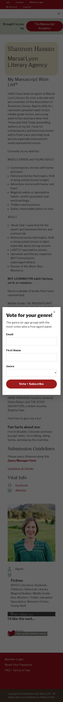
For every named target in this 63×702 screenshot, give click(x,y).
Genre (10, 366)
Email (9, 334)
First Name (13, 350)
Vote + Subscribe (31, 384)
